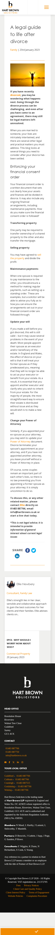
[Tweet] (33, 552)
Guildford (8, 776)
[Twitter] (13, 762)
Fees (18, 885)
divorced (15, 95)
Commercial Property (18, 653)
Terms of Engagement (39, 892)
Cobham (8, 779)
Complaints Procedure (37, 896)
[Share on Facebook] (27, 552)
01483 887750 (12, 752)
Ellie (22, 505)
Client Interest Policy (15, 892)
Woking (8, 790)
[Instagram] (22, 762)
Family (13, 49)
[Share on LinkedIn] (17, 557)
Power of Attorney (20, 441)
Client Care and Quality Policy (27, 889)
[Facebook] (9, 762)
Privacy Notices (31, 885)
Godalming (9, 786)
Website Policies (15, 896)
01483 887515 (23, 783)
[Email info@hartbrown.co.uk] (5, 762)
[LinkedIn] (18, 762)
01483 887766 (12, 748)
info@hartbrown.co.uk (16, 755)
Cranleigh (8, 783)
